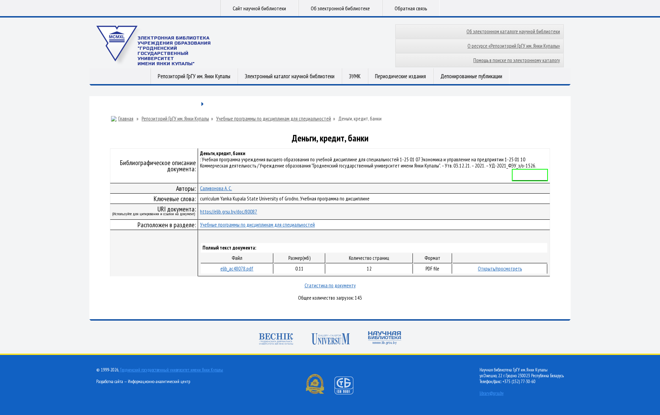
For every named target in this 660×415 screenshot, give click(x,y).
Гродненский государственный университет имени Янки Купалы (171, 370)
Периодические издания (400, 76)
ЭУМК (355, 76)
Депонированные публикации (471, 76)
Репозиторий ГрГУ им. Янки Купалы (194, 76)
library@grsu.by (492, 393)
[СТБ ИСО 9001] (348, 393)
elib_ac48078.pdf (236, 268)
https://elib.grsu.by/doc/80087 (228, 211)
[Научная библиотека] (384, 338)
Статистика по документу (330, 285)
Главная (125, 119)
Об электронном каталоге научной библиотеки (513, 31)
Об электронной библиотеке (340, 8)
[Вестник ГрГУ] (276, 339)
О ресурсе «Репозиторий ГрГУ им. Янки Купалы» (514, 46)
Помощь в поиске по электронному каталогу (516, 60)
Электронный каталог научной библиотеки (289, 76)
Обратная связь (411, 8)
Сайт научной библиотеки (259, 8)
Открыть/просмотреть (500, 268)
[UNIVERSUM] (330, 339)
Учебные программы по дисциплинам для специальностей (273, 119)
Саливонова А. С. (216, 188)
